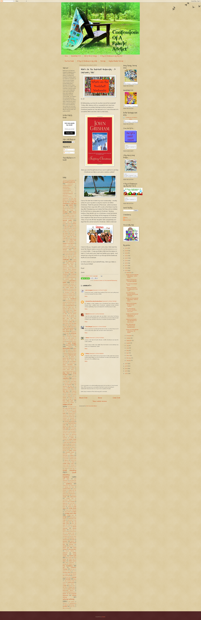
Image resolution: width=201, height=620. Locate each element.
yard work (72, 606)
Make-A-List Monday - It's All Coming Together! (131, 305)
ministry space (66, 419)
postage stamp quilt (68, 463)
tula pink (68, 577)
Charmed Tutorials (68, 266)
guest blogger (72, 343)
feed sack (66, 318)
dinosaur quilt (71, 293)
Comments (67, 152)
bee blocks (65, 233)
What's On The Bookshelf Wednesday (108, 280)
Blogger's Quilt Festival (68, 243)
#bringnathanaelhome (69, 182)
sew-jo (68, 526)
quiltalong (69, 484)
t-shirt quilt (72, 556)
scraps (65, 517)
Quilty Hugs (72, 493)
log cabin (70, 399)
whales (64, 592)
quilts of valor (65, 493)
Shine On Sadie (66, 531)
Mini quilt (72, 416)
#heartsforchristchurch (67, 185)
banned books (72, 228)
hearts (66, 356)
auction (69, 225)
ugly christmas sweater (70, 580)
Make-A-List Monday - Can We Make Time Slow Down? (131, 321)
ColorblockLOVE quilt (72, 277)
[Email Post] (101, 276)
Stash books (65, 542)
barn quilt (70, 230)
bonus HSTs (65, 248)
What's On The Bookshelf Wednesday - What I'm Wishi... (132, 299)
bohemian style (66, 246)
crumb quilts (70, 289)
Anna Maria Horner (67, 218)
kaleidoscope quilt (66, 389)
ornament (65, 439)
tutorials (68, 579)
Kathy (126, 217)
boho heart (73, 246)
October (128, 338)
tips (64, 567)
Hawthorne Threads (72, 353)
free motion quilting (69, 328)
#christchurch (70, 184)
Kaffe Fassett (71, 388)
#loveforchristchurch (67, 190)
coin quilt (64, 277)
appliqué (69, 223)
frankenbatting (73, 326)
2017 (68, 208)
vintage (64, 585)
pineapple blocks (73, 457)
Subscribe (69, 133)
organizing (65, 437)
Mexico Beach (72, 415)
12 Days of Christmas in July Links (87, 61)
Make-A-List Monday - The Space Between (131, 280)
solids (65, 538)
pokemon (66, 460)
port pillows (66, 461)
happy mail (70, 350)
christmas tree (72, 275)
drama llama (72, 302)
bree (75, 253)
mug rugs (65, 423)
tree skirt (74, 572)
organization (71, 436)
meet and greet (69, 410)
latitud (73, 396)
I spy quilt (74, 374)
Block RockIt (65, 240)
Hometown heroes (66, 366)
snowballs (72, 534)
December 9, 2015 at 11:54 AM (97, 337)
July (127, 345)
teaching (64, 564)
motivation (66, 421)
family (75, 312)
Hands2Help (66, 348)
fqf (67, 326)
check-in (73, 267)
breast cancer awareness (68, 253)
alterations (65, 216)
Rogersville (65, 503)
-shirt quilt (65, 180)
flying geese (65, 321)
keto (69, 392)
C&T (71, 254)
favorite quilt (65, 316)
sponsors (65, 541)
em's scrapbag (89, 290)
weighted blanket (71, 588)
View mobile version (100, 401)
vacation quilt (70, 582)
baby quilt (66, 227)
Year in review (66, 608)
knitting (69, 394)
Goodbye (68, 336)
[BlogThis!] (92, 278)
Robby (87, 353)
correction (72, 284)
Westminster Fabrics (68, 590)
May (127, 350)
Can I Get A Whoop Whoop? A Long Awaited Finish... (130, 326)
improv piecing (71, 376)
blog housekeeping (70, 241)
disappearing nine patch (68, 297)
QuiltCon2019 (73, 485)
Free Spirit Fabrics (68, 329)
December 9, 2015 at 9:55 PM (97, 353)
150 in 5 (65, 207)
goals (68, 335)
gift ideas (66, 333)
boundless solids (71, 251)
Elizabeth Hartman (71, 305)
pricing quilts (65, 465)
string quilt (66, 547)
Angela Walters (72, 216)
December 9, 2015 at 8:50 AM (97, 314)
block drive (72, 238)
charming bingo (66, 267)
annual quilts (67, 220)
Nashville (64, 426)
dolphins (64, 299)
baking (65, 228)
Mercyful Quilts (71, 413)
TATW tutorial (72, 561)
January (128, 360)
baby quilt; (74, 226)
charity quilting (72, 261)
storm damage (72, 546)
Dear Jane (74, 290)
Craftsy (64, 289)
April (127, 353)
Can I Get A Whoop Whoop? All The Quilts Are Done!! (132, 294)
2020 (126, 258)
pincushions (65, 457)
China (68, 271)
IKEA (65, 376)
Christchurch (73, 271)
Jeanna (87, 337)
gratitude (68, 341)
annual (73, 218)
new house (71, 426)
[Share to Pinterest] (97, 278)
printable (72, 465)
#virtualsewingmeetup (67, 196)
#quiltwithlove (65, 195)
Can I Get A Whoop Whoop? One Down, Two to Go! (131, 310)
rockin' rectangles (71, 501)
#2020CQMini (71, 180)
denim (72, 292)
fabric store (69, 310)
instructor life (67, 379)
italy (68, 381)
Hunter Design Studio (68, 369)
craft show (73, 285)
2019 (126, 260)
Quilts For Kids (71, 492)
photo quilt (65, 447)
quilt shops (66, 482)
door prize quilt (69, 300)
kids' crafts (74, 392)
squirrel (72, 541)
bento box (72, 233)
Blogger (103, 616)
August (128, 343)
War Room (65, 587)
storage (64, 546)
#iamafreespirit (66, 187)
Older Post (116, 398)
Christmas (96, 280)
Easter (64, 304)
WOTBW (65, 606)
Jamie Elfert (66, 383)
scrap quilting (67, 511)
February (128, 358)
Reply (86, 296)
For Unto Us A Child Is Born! (131, 284)
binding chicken (66, 236)
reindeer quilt (69, 498)
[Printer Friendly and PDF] (85, 278)
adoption (65, 212)
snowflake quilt (66, 536)
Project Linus (73, 466)
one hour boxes (72, 431)
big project (72, 235)
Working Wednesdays (69, 605)
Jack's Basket (73, 381)
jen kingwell (68, 384)
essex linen (71, 307)
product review (66, 466)
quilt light (72, 468)
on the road (65, 431)
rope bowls (72, 503)
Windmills (65, 603)
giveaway (73, 333)
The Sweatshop (68, 566)
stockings (71, 544)
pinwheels (66, 458)
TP (74, 570)
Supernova (65, 552)
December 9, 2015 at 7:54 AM (109, 301)
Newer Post (83, 398)
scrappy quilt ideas (70, 513)
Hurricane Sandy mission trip (68, 371)
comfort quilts (69, 279)
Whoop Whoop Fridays (90, 56)
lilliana (70, 397)
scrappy (74, 511)
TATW (64, 561)
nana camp (71, 424)
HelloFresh (73, 358)
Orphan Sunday (68, 440)
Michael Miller (66, 416)
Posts (66, 149)
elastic (64, 305)
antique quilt (66, 222)
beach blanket (72, 231)
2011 (126, 371)
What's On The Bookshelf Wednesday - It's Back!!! (132, 331)
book (70, 248)
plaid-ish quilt (73, 458)
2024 (126, 248)
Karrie (73, 389)
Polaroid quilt (73, 460)
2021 (126, 255)
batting (65, 231)
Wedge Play (71, 587)
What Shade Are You (71, 592)
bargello (64, 230)
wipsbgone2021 (72, 603)
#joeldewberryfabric (67, 188)
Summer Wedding (70, 550)
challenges (66, 259)
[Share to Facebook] (95, 278)
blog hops (73, 240)
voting (73, 585)
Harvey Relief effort (72, 351)
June (127, 348)
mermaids (65, 415)
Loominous (65, 402)
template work (72, 564)
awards (74, 225)
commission (65, 280)
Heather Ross (66, 358)
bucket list (67, 254)
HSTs (73, 368)
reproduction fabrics (67, 500)
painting (74, 440)
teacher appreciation (70, 562)
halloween (70, 346)
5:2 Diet (71, 208)
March (128, 355)
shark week (72, 530)
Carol (69, 256)
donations (73, 299)
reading (73, 495)
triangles (66, 574)
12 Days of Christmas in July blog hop (69, 203)
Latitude (64, 397)
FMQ (71, 321)
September (129, 340)
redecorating (73, 496)
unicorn (64, 582)
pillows (72, 455)
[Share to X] (94, 278)
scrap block (72, 508)
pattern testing (66, 445)
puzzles (66, 468)
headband (66, 355)
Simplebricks (65, 534)
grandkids (65, 339)
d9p (75, 289)
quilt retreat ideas (72, 480)
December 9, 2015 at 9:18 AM (99, 326)
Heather (72, 356)
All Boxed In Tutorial (69, 215)
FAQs (66, 313)
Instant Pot (74, 378)
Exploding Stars (66, 308)
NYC (67, 429)
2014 (126, 363)
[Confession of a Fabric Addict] (131, 81)
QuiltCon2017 (65, 485)
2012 (126, 368)
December (129, 272)
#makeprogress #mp (68, 192)
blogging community (68, 245)
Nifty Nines (66, 428)
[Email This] (91, 278)
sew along (70, 520)
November (129, 335)
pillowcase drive (67, 453)
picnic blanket (72, 447)
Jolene (71, 386)
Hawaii (65, 353)
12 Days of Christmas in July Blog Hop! (111, 56)
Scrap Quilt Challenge (71, 510)
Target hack (71, 559)
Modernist (74, 419)
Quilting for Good (69, 487)
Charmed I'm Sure (68, 264)
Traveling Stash (66, 572)
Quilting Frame (66, 488)
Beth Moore (65, 235)
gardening (74, 331)
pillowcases (65, 455)
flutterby (72, 320)
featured (72, 316)
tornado (64, 570)
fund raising (66, 331)
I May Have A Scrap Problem (69, 373)
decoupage (67, 292)
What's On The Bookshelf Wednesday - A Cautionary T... (132, 315)
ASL (65, 225)
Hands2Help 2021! (76, 56)
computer (72, 282)
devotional (65, 293)
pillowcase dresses (70, 452)
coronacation (65, 284)
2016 (64, 208)
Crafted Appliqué (70, 287)
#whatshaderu (65, 198)
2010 (126, 373)
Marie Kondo (70, 406)
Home (66, 56)
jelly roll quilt (73, 383)
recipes (64, 496)
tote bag (69, 570)
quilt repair (66, 479)
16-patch (72, 207)
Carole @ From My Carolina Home (94, 301)
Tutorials (102, 61)
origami (72, 437)
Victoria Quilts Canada (68, 584)
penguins (73, 445)
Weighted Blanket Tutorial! (116, 61)
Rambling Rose (66, 495)
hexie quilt (65, 361)
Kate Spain (66, 391)
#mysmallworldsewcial (68, 193)
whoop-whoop (68, 599)
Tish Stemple (89, 326)
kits (65, 394)
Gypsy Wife (68, 345)
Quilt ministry (69, 470)
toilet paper (72, 569)
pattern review (72, 444)
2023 (126, 250)
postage (73, 461)
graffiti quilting (71, 338)
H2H (75, 345)
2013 (126, 366)
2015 (126, 270)
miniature (65, 418)
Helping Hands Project (68, 359)
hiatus (70, 361)
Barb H (87, 314)
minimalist (72, 418)
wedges (64, 588)
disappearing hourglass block (69, 295)
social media (73, 536)
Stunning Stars (72, 549)
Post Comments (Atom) (91, 406)
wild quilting (71, 601)
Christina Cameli (69, 272)
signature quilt (71, 533)
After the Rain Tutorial (71, 213)
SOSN (73, 539)
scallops (69, 506)
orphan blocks (72, 439)
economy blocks (71, 304)
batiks (75, 230)
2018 (126, 263)
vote (70, 585)
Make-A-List (67, 404)
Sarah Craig (128, 220)
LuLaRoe (72, 402)
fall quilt (70, 312)
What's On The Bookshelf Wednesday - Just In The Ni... (132, 276)
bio (68, 238)
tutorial (74, 577)
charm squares (70, 262)
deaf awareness (67, 290)
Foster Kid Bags (68, 325)
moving (72, 421)
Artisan (74, 223)
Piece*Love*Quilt (69, 61)
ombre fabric (72, 429)
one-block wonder (66, 432)
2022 (126, 253)
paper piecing (67, 442)
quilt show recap (73, 482)
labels (69, 396)
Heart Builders (72, 355)
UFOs (75, 579)
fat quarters (71, 315)
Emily (64, 307)
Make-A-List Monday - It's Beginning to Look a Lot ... (131, 289)
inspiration (66, 378)
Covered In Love (66, 285)
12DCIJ (71, 205)
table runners (69, 557)
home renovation (68, 364)
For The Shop (73, 323)
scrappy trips (70, 515)
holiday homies (72, 363)
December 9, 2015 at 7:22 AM (100, 290)
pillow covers (72, 450)
